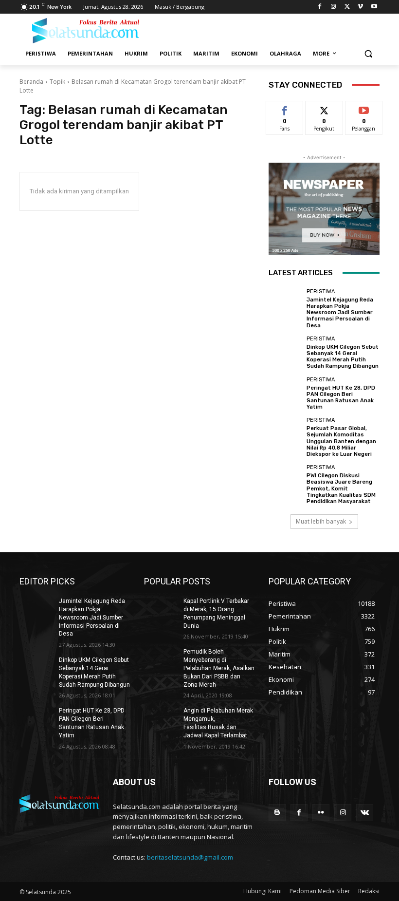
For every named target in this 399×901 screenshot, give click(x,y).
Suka (284, 108)
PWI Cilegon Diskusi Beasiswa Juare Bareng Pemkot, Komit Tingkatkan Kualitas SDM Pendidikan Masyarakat (341, 488)
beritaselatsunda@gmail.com (190, 857)
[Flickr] (320, 812)
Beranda (31, 81)
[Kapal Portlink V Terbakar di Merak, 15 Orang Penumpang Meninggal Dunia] (160, 608)
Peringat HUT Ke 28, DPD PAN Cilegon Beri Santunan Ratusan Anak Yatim (341, 398)
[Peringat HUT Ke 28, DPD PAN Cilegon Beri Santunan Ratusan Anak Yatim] (285, 393)
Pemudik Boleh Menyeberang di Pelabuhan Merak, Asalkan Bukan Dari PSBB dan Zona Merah (218, 668)
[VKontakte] (364, 812)
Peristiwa (321, 291)
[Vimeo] (360, 7)
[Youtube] (374, 7)
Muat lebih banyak (321, 521)
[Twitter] (347, 7)
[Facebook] (320, 7)
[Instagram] (333, 7)
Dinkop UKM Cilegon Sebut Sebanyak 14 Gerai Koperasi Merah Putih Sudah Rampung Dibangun (343, 357)
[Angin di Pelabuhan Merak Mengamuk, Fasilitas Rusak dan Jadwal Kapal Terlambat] (160, 718)
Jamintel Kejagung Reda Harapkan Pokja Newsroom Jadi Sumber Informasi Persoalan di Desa (340, 313)
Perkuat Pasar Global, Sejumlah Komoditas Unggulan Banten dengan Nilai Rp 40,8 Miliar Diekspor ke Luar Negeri (341, 441)
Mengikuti (324, 108)
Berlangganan (369, 108)
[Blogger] (277, 812)
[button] (368, 53)
